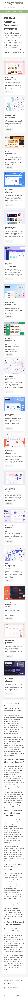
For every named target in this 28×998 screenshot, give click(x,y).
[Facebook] (6, 983)
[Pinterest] (8, 983)
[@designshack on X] (4, 983)
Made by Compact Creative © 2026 (13, 980)
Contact (10, 992)
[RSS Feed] (10, 983)
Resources (14, 11)
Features (15, 987)
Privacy (15, 992)
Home (5, 987)
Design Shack (14, 3)
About (20, 11)
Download (9, 91)
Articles (8, 11)
